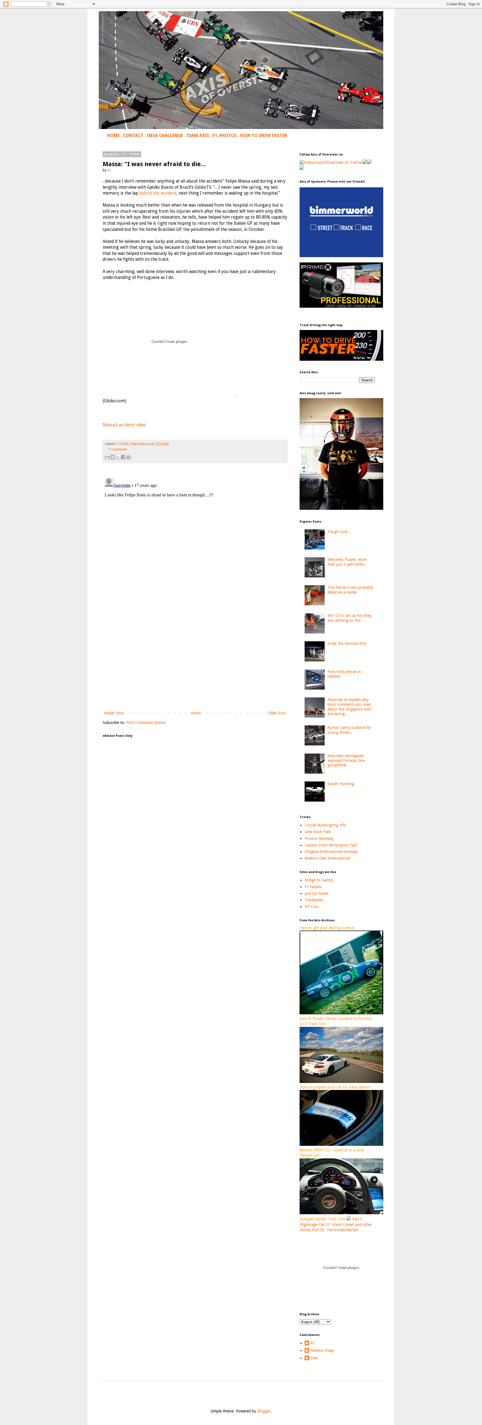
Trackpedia (314, 900)
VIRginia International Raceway (331, 851)
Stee (314, 1358)
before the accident (158, 193)
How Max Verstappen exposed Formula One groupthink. (346, 761)
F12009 (122, 444)
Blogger (264, 1411)
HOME (113, 135)
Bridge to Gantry (319, 880)
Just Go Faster (317, 893)
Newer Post (114, 713)
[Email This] (107, 457)
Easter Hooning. (341, 783)
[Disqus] (195, 545)
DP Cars (312, 906)
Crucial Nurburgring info (325, 825)
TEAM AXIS (197, 135)
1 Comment (118, 449)
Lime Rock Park (318, 831)
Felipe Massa (140, 444)
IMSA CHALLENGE (165, 135)
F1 (215, 135)
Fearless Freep (322, 1350)
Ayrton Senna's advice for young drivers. (349, 730)
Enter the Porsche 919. (347, 643)
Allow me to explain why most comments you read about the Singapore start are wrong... (349, 706)
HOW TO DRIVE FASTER (263, 135)
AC (312, 1343)
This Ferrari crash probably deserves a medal (350, 589)
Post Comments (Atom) (146, 722)
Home (196, 713)
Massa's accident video (124, 424)
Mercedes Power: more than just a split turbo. (347, 561)
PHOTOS (228, 135)
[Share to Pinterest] (128, 457)
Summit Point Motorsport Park (331, 845)
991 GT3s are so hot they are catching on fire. (349, 618)
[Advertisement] (195, 664)
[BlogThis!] (112, 457)
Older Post (277, 713)
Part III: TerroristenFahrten (335, 1230)
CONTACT (133, 135)
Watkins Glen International (327, 858)
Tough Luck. (338, 531)
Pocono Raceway (319, 838)
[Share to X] (118, 457)
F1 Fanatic (313, 886)
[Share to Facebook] (123, 457)
